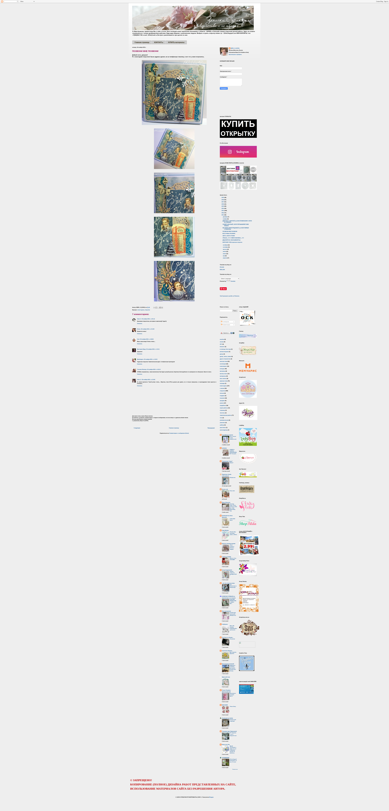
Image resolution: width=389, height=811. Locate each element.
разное (222, 403)
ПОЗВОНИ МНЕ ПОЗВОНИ (230, 231)
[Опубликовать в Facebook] (160, 308)
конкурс (222, 368)
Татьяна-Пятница (142, 369)
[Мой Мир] (233, 333)
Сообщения (225, 321)
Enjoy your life (226, 744)
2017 (223, 201)
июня (224, 253)
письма (222, 393)
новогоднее (140, 309)
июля (224, 251)
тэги (221, 417)
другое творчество (225, 358)
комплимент (223, 366)
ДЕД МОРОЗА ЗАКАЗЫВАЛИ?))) (231, 240)
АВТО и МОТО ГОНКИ (229, 235)
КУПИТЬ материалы (176, 42)
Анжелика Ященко (227, 650)
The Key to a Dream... (227, 637)
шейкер (222, 425)
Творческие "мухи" (227, 461)
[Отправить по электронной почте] (154, 308)
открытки (147, 309)
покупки (222, 398)
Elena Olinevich (226, 502)
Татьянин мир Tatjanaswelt (229, 731)
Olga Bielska (225, 530)
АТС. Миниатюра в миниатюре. (233, 586)
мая (224, 255)
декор (221, 354)
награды (222, 383)
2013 (223, 210)
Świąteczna (232, 477)
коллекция (223, 363)
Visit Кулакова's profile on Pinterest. (229, 296)
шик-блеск (223, 427)
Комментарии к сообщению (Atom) (179, 433)
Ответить (139, 323)
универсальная (224, 420)
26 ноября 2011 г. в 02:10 (153, 369)
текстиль (222, 412)
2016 (223, 204)
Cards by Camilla (226, 556)
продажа (222, 400)
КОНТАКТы (158, 42)
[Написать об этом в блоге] (156, 308)
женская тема (223, 361)
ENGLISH (222, 269)
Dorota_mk (225, 489)
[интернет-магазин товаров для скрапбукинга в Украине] (249, 635)
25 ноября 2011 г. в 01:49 (147, 329)
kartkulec (224, 448)
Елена (138, 329)
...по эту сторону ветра (228, 583)
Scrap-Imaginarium (227, 570)
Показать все (235, 769)
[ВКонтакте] (231, 333)
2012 (223, 212)
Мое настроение (226, 611)
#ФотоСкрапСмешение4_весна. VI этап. (233, 760)
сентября (225, 247)
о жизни (222, 388)
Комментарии (226, 324)
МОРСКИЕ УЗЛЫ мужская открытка (232, 242)
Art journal (232, 638)
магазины (222, 371)
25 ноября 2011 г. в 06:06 (146, 339)
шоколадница (224, 430)
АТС (221, 344)
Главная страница (142, 42)
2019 (223, 197)
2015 (223, 206)
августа (225, 249)
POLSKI (222, 267)
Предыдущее (211, 428)
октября (225, 245)
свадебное (223, 405)
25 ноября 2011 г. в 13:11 (152, 349)
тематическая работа (225, 415)
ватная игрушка (224, 351)
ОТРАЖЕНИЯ (225, 757)
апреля (225, 258)
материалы (223, 376)
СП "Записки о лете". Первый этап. (233, 734)
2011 (223, 214)
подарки (222, 395)
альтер (222, 341)
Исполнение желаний (228, 663)
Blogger (211, 797)
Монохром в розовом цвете (233, 695)
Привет (231, 462)
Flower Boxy (233, 706)
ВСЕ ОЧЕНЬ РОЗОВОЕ (229, 233)
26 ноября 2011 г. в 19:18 (148, 379)
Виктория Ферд (141, 349)
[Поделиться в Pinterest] (162, 308)
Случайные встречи (227, 435)
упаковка (222, 422)
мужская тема (223, 381)
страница (222, 410)
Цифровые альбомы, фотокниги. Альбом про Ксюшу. (233, 668)
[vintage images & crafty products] (246, 670)
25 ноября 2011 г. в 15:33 (150, 359)
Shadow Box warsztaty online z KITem (233, 533)
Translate (232, 281)
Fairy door (232, 490)
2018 (223, 199)
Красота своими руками (228, 543)
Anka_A (139, 379)
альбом (222, 339)
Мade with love (226, 677)
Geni (138, 339)
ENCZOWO (225, 705)
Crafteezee (225, 624)
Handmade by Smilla (227, 718)
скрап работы (224, 407)
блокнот (222, 346)
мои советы (223, 378)
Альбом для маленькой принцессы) (233, 614)
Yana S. (139, 318)
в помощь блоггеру (225, 349)
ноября (225, 219)
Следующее (137, 428)
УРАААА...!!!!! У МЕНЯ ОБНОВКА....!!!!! (233, 237)
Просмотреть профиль (235, 54)
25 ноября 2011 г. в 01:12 (148, 318)
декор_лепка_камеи (225, 356)
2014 (223, 208)
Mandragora (140, 359)
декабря (225, 216)
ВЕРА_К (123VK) (235, 48)
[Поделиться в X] (158, 308)
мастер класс (223, 373)
